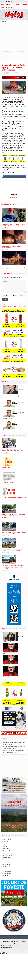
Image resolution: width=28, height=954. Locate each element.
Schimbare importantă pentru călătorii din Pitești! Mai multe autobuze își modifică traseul (13, 516)
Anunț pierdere (6, 467)
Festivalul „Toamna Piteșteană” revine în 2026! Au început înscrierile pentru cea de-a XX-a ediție (13, 450)
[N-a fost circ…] (10, 402)
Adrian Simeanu (7, 841)
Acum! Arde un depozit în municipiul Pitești (14, 267)
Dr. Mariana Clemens (8, 850)
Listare (19, 73)
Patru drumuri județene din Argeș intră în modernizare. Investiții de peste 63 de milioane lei (13, 567)
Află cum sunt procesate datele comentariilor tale (13, 306)
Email (24, 73)
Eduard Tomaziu (7, 857)
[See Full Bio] (18, 197)
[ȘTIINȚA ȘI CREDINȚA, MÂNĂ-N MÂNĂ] (10, 636)
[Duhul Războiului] (10, 424)
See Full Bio (13, 197)
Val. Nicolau (6, 875)
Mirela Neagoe (6, 869)
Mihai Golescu (6, 866)
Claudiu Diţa (6, 846)
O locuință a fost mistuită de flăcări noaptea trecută (12, 246)
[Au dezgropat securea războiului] (10, 412)
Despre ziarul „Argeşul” (7, 947)
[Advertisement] (14, 37)
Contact (3, 4)
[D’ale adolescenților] (10, 659)
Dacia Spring (19, 97)
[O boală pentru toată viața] (10, 647)
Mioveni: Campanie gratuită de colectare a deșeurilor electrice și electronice (13, 549)
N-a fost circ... (21, 402)
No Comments (5, 73)
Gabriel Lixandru (7, 860)
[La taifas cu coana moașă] (10, 671)
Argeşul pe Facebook (12, 945)
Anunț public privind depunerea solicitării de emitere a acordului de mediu (14, 498)
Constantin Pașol (7, 848)
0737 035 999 (11, 4)
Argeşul (8, 72)
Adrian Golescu (7, 839)
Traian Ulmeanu (7, 873)
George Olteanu (7, 862)
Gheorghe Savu (7, 864)
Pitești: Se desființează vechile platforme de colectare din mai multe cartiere (14, 533)
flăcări (20, 121)
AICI (3, 118)
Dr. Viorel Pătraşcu (7, 855)
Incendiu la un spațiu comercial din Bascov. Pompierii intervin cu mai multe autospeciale (14, 225)
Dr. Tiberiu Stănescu (8, 853)
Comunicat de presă (7, 482)
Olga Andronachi (7, 871)
